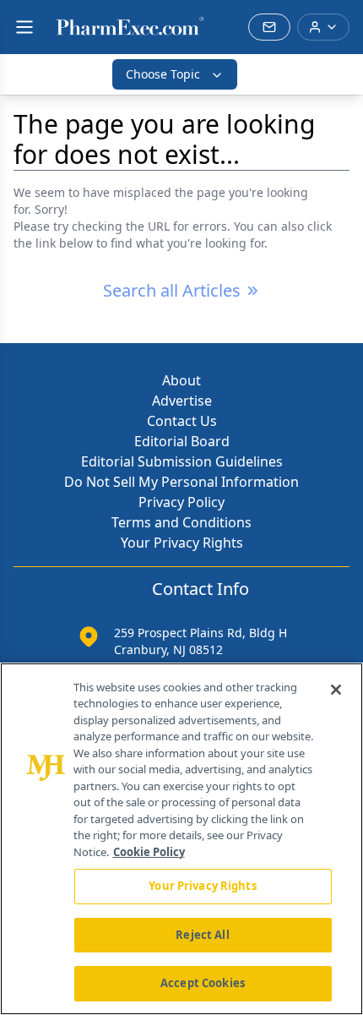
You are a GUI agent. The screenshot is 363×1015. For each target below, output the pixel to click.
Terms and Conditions (181, 522)
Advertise (182, 400)
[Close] (336, 689)
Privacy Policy (181, 502)
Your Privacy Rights (182, 542)
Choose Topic (163, 74)
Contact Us (182, 421)
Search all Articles (172, 290)
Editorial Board (182, 441)
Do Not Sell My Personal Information (181, 481)
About (181, 380)
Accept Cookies (202, 982)
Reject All (202, 934)
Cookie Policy (149, 851)
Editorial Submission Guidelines (182, 461)
